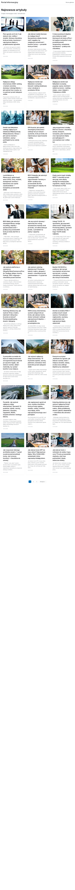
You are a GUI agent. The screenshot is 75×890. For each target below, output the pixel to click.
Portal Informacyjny (9, 2)
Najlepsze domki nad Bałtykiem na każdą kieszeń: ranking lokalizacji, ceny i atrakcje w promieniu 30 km (37, 86)
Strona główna (70, 2)
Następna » (42, 481)
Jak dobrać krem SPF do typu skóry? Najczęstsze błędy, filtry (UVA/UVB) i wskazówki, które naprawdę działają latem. (36, 454)
